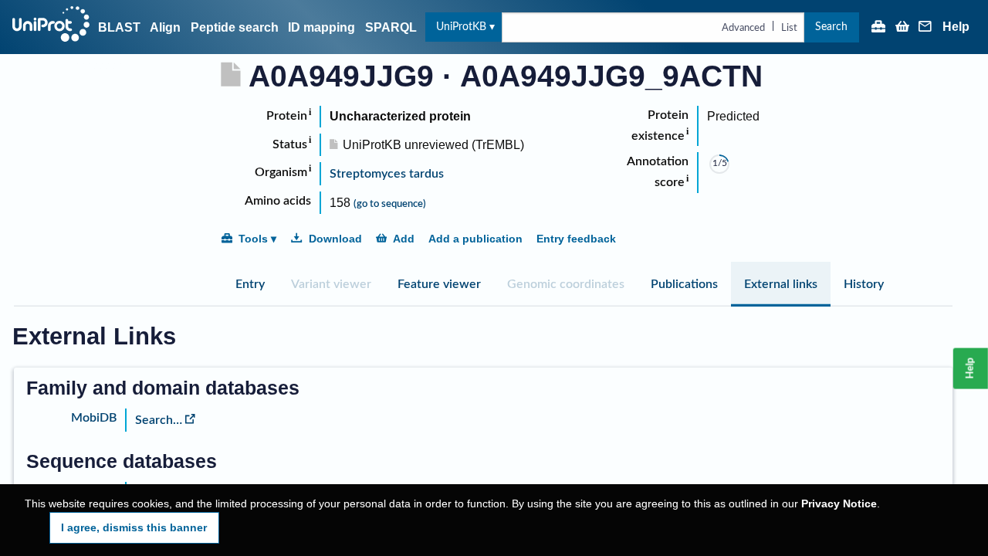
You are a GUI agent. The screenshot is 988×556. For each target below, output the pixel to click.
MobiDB (94, 418)
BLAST (119, 27)
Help (955, 27)
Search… (158, 420)
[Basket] (902, 27)
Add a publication (475, 238)
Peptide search (235, 27)
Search (831, 26)
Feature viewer (439, 284)
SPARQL (391, 27)
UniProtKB (461, 26)
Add (403, 238)
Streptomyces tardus (387, 174)
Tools (253, 238)
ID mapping (321, 27)
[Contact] (925, 27)
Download (335, 238)
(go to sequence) (390, 203)
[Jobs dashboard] (878, 27)
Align (165, 27)
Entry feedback (576, 238)
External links (780, 284)
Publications (684, 284)
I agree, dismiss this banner (134, 527)
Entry (250, 284)
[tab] (250, 284)
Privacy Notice (839, 504)
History (864, 284)
